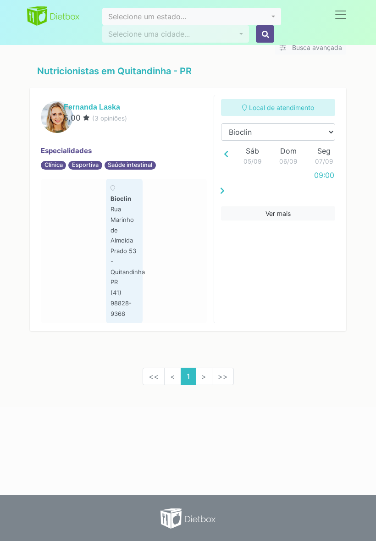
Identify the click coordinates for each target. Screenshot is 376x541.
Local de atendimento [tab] (280, 107)
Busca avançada (316, 47)
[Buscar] (265, 34)
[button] (191, 16)
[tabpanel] (124, 251)
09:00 (324, 175)
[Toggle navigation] (340, 14)
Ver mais (278, 213)
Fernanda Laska (92, 107)
